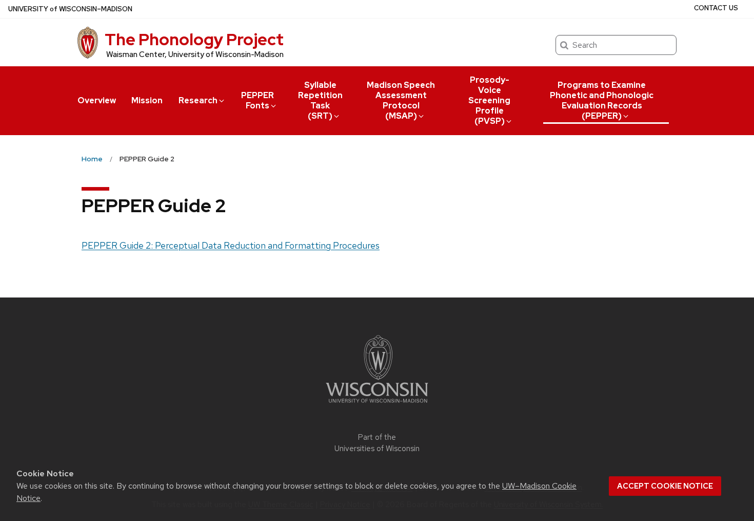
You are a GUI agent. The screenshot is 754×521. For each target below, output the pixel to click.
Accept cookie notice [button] (665, 486)
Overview (96, 100)
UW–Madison (70, 9)
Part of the (377, 443)
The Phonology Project (194, 39)
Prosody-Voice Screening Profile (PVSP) (489, 100)
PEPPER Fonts (257, 100)
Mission (147, 100)
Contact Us (716, 8)
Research (197, 100)
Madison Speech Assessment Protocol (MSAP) (401, 100)
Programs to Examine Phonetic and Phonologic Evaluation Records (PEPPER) (601, 100)
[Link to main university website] (377, 404)
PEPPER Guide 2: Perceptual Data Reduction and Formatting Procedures (231, 245)
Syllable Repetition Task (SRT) (320, 100)
